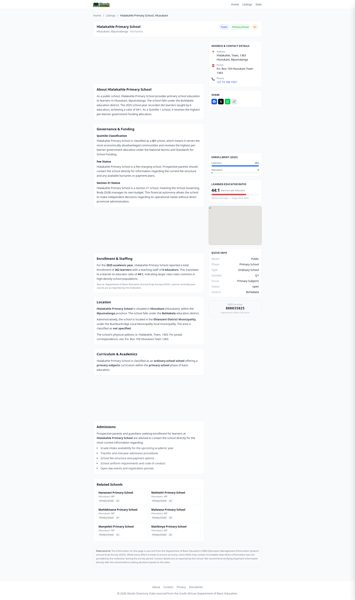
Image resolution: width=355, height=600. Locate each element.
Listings (247, 4)
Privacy (181, 587)
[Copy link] (234, 101)
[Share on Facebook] (214, 101)
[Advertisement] (148, 60)
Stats (258, 4)
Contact (168, 587)
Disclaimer (196, 587)
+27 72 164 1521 (227, 82)
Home (235, 4)
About (156, 587)
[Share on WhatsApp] (227, 101)
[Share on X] (221, 101)
